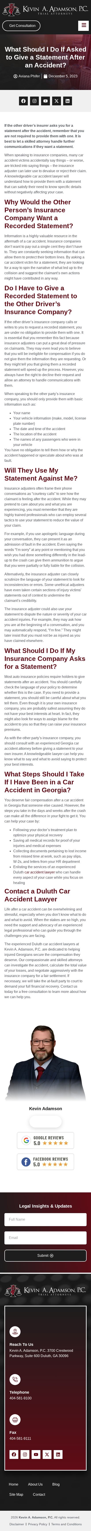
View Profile (45, 1121)
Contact (39, 1494)
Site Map (16, 1494)
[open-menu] (83, 26)
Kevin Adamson (45, 1108)
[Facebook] (23, 101)
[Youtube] (45, 101)
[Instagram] (34, 101)
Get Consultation (22, 26)
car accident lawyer (40, 872)
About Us (35, 1484)
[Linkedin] (67, 101)
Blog (56, 1484)
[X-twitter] (56, 101)
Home (13, 1484)
